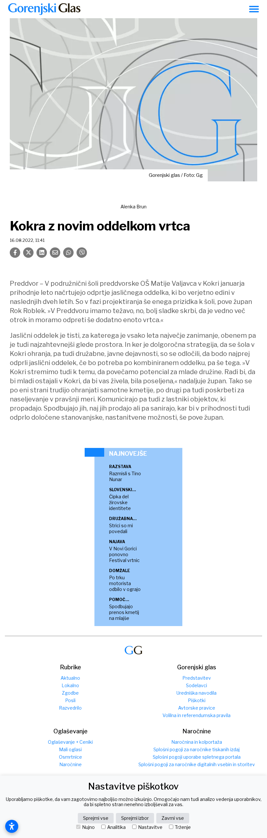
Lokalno (70, 685)
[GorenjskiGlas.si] (44, 9)
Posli (70, 700)
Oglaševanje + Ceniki (70, 742)
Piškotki (196, 700)
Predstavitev (196, 678)
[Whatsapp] (68, 252)
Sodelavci (196, 685)
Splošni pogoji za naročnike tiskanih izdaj (196, 749)
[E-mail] (55, 252)
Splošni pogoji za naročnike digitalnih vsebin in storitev (196, 764)
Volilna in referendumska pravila (196, 715)
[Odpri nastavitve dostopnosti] (11, 826)
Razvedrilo (70, 708)
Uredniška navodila (196, 693)
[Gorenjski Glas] (133, 650)
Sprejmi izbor (135, 818)
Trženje (183, 827)
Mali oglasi (70, 749)
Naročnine (70, 764)
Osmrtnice (70, 757)
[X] (28, 252)
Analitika (116, 827)
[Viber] (82, 252)
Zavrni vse (173, 818)
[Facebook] (15, 252)
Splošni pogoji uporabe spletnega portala (197, 757)
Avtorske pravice (196, 708)
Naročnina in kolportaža (196, 742)
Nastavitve (150, 827)
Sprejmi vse (95, 818)
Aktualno (70, 678)
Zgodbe (70, 693)
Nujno (88, 827)
